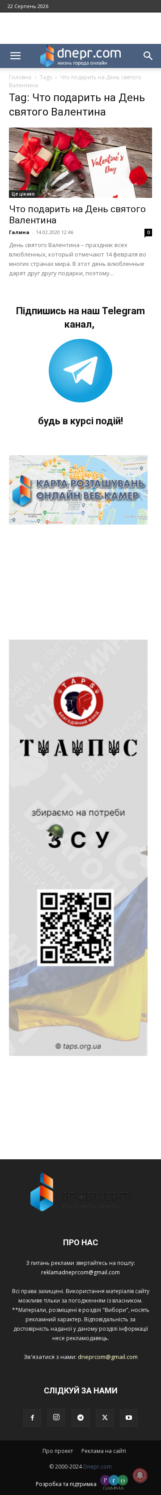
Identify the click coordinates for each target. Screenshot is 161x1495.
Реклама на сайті (103, 1451)
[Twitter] (105, 1418)
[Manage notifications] (140, 1475)
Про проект (57, 1451)
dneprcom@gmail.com (108, 1357)
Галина (19, 232)
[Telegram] (80, 1418)
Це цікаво (23, 194)
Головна (20, 77)
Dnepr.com (97, 1466)
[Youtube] (129, 1418)
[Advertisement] (80, 28)
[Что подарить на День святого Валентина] (80, 163)
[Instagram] (56, 1418)
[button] (15, 56)
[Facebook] (32, 1418)
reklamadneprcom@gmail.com (80, 1272)
